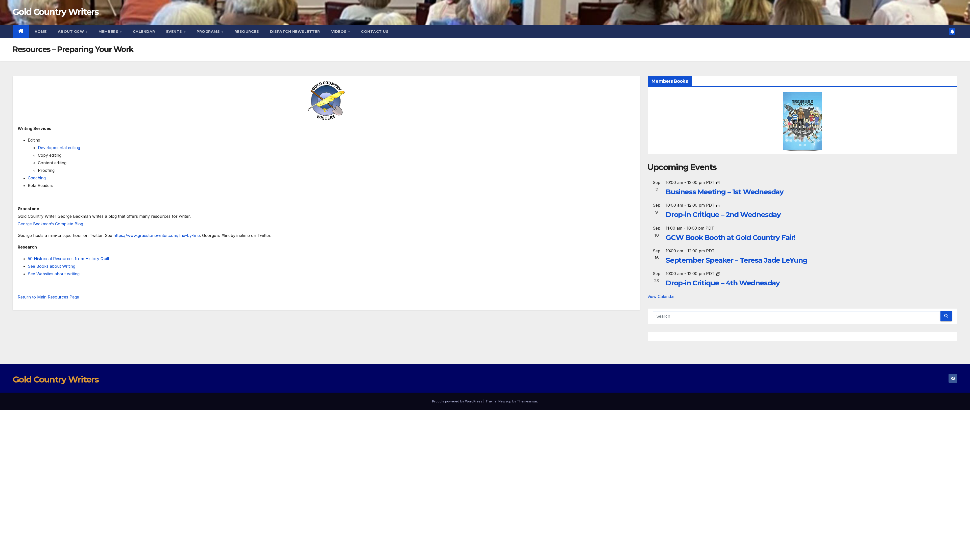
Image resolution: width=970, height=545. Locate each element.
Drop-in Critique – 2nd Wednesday (723, 214)
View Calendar (661, 296)
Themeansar (527, 401)
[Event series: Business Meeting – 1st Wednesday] (718, 182)
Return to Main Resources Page (48, 296)
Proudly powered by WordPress (457, 401)
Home (41, 31)
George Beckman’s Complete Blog (50, 223)
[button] (786, 122)
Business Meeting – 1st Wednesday (724, 191)
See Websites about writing (54, 273)
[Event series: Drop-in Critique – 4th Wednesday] (718, 273)
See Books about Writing (51, 266)
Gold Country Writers (56, 12)
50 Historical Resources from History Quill (68, 258)
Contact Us (375, 31)
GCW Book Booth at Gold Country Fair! (730, 237)
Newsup (504, 401)
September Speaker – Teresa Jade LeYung (736, 260)
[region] (802, 122)
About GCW (71, 31)
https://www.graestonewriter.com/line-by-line (156, 235)
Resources (246, 31)
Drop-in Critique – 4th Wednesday (723, 283)
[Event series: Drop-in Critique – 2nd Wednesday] (718, 205)
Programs (209, 31)
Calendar (144, 31)
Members (109, 31)
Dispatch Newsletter (295, 31)
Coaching (37, 177)
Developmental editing (59, 147)
